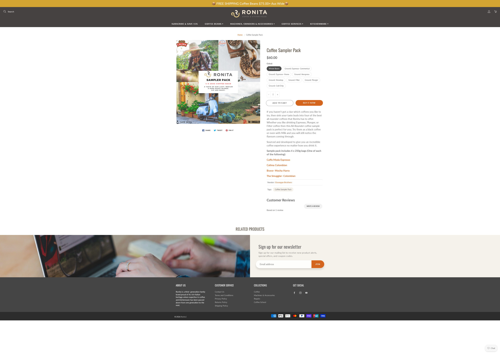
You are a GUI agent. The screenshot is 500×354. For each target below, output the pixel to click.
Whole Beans (274, 68)
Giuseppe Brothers (283, 182)
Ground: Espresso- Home (279, 74)
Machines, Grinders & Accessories (252, 24)
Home (240, 35)
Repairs (257, 299)
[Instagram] (300, 293)
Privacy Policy (221, 299)
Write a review (313, 206)
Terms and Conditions (224, 295)
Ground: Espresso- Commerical (297, 68)
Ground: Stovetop (276, 80)
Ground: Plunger (311, 80)
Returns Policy (221, 302)
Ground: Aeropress (301, 74)
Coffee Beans (213, 24)
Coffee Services (292, 24)
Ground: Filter (294, 80)
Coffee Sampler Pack (283, 189)
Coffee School (260, 302)
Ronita (183, 317)
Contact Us (219, 292)
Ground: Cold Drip (276, 86)
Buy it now (309, 103)
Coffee (257, 292)
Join (317, 264)
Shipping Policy (221, 306)
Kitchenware (318, 24)
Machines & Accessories (264, 295)
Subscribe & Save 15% (185, 24)
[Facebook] (294, 293)
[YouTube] (306, 293)
